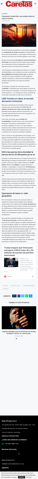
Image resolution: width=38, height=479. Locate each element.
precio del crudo (15, 285)
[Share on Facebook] (18, 296)
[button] (3, 322)
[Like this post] (14, 296)
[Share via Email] (30, 296)
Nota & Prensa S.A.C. (9, 421)
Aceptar (21, 477)
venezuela (5, 288)
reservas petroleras (28, 285)
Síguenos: (5, 468)
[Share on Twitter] (22, 296)
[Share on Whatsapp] (26, 296)
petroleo (5, 285)
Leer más (28, 477)
